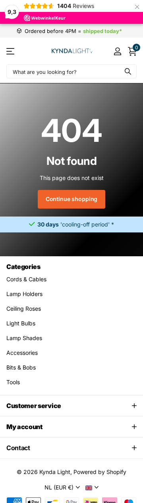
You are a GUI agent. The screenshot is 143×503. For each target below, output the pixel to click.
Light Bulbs (20, 323)
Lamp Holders (24, 293)
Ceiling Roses (23, 308)
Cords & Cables (26, 279)
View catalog (10, 51)
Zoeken (128, 71)
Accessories (22, 352)
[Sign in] (117, 51)
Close (71, 405)
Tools (13, 382)
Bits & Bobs (21, 367)
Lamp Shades (24, 338)
